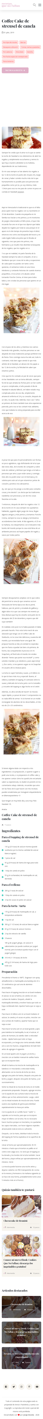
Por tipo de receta (10, 42)
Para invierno (8, 61)
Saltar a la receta (13, 70)
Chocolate (19, 52)
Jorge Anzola (28, 1415)
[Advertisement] (21, 96)
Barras (23, 42)
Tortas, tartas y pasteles (30, 47)
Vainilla (30, 52)
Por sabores (7, 52)
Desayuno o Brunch (10, 47)
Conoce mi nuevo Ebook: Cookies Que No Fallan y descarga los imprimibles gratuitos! (20, 1263)
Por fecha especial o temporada (15, 57)
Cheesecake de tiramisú (15, 1220)
